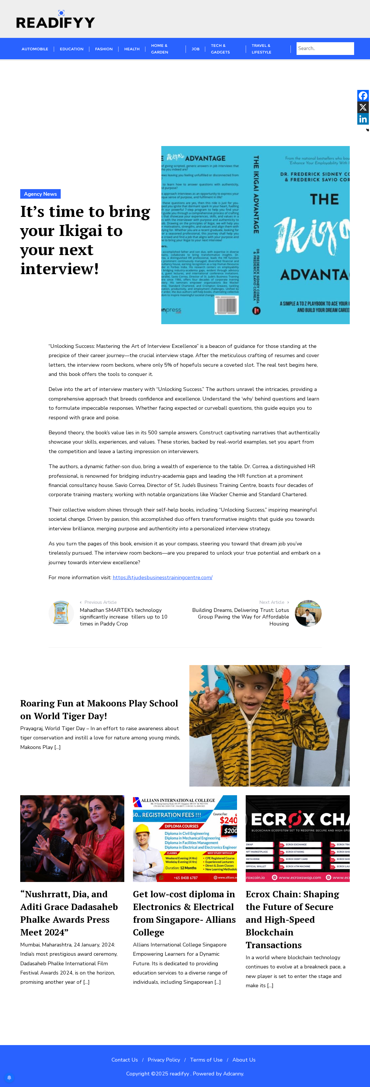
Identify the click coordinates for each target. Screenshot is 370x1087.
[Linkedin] (363, 119)
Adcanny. (233, 1073)
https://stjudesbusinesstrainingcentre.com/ (162, 577)
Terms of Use (206, 1059)
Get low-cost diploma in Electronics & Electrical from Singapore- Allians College (184, 913)
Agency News (40, 194)
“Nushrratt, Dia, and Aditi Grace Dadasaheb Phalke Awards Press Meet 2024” (69, 913)
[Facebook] (363, 95)
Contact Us (125, 1059)
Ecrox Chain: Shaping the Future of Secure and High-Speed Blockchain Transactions (292, 919)
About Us (244, 1059)
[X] (363, 107)
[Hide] (367, 130)
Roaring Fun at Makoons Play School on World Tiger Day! (99, 709)
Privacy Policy (164, 1059)
